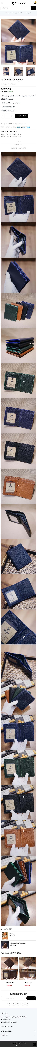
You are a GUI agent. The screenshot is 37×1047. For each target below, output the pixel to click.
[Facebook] (9, 1004)
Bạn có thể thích (6, 929)
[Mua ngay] (14, 968)
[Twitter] (14, 1004)
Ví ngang (12, 933)
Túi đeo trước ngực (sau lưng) (18, 943)
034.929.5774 (20, 124)
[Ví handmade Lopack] (18, 42)
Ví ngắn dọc (9, 982)
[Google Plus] (18, 1004)
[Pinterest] (27, 1004)
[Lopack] (18, 3)
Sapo (22, 1045)
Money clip (27, 982)
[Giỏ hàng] (34, 4)
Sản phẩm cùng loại (11, 953)
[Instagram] (23, 1004)
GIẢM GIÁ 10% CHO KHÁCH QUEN (11, 134)
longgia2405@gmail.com (9, 1022)
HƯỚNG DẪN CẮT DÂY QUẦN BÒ (10, 136)
